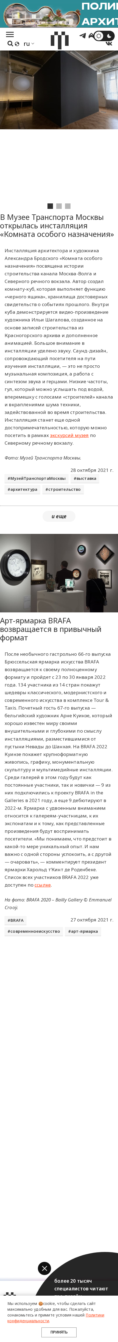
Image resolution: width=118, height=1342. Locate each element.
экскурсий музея (69, 435)
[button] (44, 1268)
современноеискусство (35, 931)
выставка (86, 478)
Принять (59, 1332)
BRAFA (17, 920)
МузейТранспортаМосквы (38, 478)
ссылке (43, 885)
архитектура (23, 489)
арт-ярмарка (84, 931)
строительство (64, 489)
